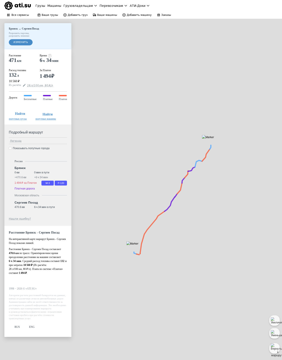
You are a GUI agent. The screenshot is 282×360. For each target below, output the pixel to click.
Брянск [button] (20, 167)
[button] (133, 248)
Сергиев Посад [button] (26, 202)
